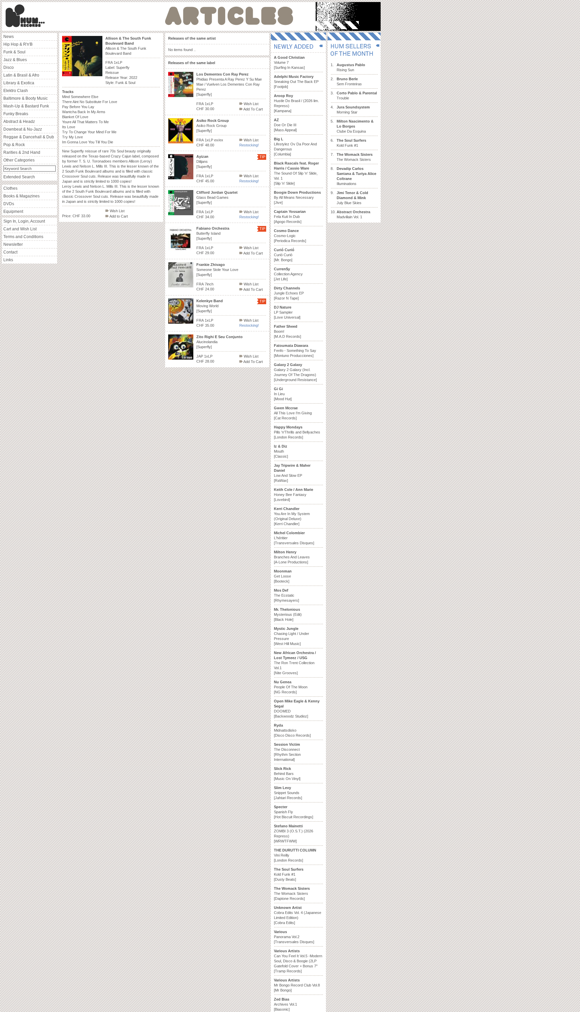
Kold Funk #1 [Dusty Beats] (288, 874)
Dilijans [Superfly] (204, 161)
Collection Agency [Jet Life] (288, 274)
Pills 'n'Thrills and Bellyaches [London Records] (297, 432)
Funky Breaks (15, 113)
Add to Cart (118, 216)
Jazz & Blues (15, 59)
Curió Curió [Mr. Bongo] (284, 255)
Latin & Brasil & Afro (21, 75)
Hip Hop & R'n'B (18, 44)
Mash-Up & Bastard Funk (26, 106)
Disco (8, 67)
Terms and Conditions (23, 236)
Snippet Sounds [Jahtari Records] (288, 793)
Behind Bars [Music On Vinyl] (287, 774)
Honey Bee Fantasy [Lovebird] (293, 495)
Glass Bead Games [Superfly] (217, 197)
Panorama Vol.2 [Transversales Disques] (294, 937)
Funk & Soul (14, 52)
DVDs (8, 203)
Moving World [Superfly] (209, 306)
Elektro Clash (15, 90)
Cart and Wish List (20, 229)
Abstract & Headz (19, 121)
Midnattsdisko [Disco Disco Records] (292, 730)
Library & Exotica (18, 83)
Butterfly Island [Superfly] (212, 233)
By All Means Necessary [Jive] (297, 197)
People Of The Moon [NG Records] (290, 687)
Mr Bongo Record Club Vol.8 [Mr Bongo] (297, 985)
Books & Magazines (21, 196)
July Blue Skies (352, 198)
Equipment (13, 211)
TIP (262, 157)
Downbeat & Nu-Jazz (22, 129)
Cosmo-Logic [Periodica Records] (290, 236)
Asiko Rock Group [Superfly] (212, 126)
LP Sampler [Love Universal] (287, 312)
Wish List (117, 211)
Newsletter (13, 244)
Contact (10, 252)
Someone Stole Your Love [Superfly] (217, 270)
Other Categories (19, 160)
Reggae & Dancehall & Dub (28, 137)
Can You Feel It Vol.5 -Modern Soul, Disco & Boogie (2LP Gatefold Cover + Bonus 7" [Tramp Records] (298, 961)
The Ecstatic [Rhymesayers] (286, 595)
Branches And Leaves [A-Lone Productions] (292, 557)
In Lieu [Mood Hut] (283, 394)
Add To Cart (253, 109)
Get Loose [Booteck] (283, 576)
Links (8, 260)
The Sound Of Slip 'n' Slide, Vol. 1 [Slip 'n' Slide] (296, 173)
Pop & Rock (14, 144)
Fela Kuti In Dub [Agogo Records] (290, 217)
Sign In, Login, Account (24, 221)
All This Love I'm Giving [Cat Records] (293, 413)
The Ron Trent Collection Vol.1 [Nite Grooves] (295, 663)
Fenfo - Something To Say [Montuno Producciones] (295, 350)
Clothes (10, 188)
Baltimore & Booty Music (25, 98)
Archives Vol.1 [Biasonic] (285, 1004)
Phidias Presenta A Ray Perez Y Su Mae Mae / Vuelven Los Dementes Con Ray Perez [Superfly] (229, 84)
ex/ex (218, 140)
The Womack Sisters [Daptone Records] (292, 893)
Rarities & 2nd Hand (21, 152)
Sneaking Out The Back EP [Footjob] (296, 82)
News (8, 36)
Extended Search (19, 177)
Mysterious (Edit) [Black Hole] (288, 614)
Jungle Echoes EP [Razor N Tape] (289, 293)
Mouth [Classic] (281, 451)
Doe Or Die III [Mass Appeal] (285, 125)
